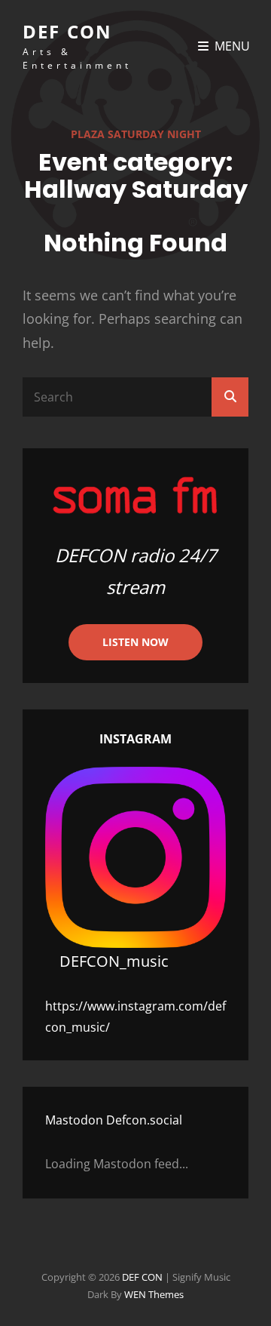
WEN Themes (154, 1294)
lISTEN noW (135, 642)
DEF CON (67, 31)
